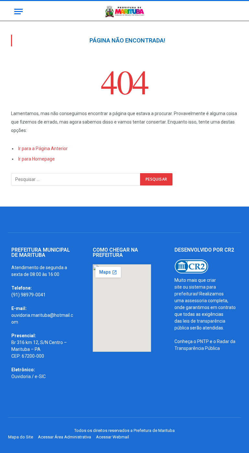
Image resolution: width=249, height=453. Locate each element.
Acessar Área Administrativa (64, 437)
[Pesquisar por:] (76, 179)
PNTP (203, 341)
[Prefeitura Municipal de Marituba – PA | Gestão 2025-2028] (124, 11)
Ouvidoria (21, 376)
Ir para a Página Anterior (43, 148)
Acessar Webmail (112, 437)
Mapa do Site (20, 437)
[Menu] (18, 11)
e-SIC (40, 376)
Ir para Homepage (36, 158)
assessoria (196, 300)
